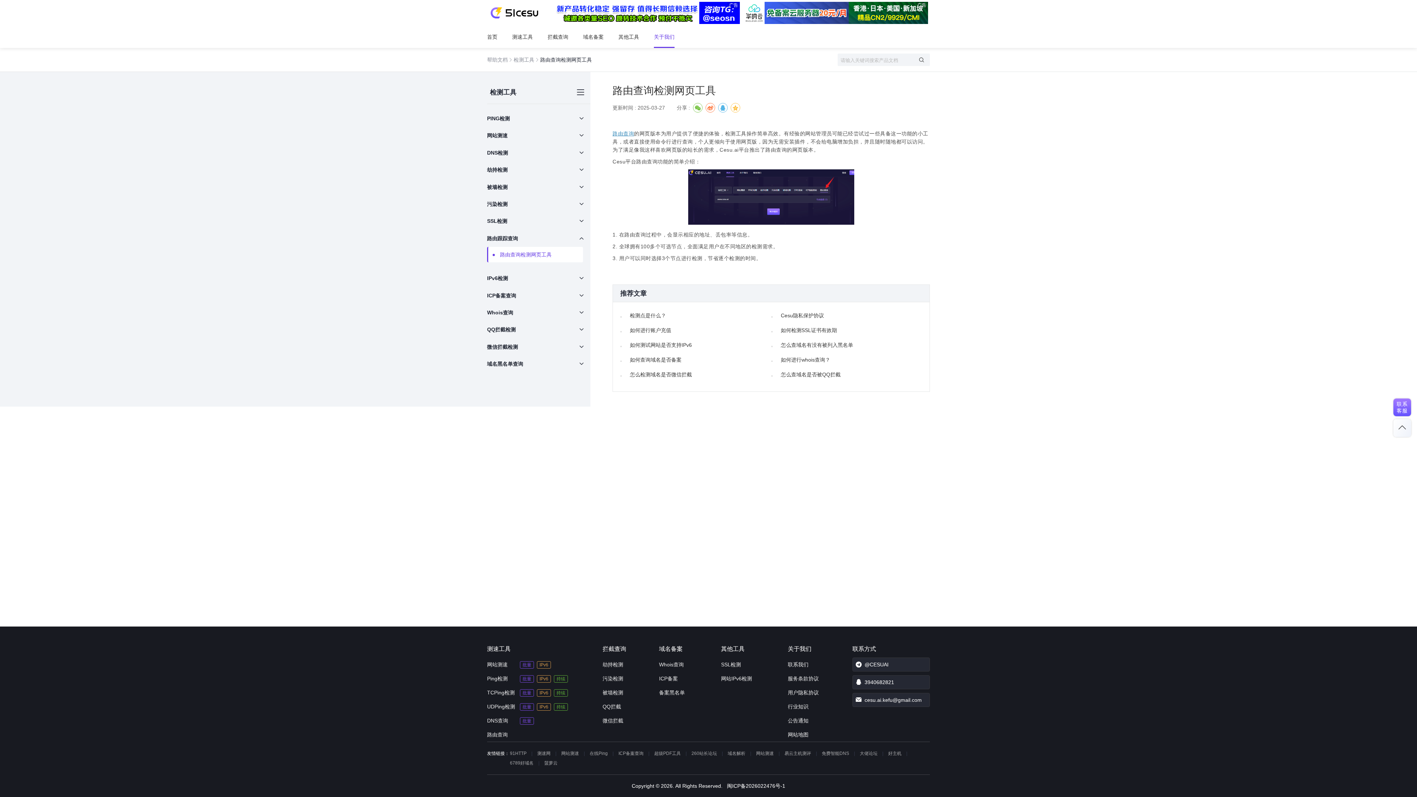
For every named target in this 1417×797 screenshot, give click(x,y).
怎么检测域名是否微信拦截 (661, 374)
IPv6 (543, 664)
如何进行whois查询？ (805, 360)
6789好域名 (522, 763)
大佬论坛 (869, 753)
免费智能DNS (835, 753)
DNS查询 (497, 721)
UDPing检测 (501, 707)
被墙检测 (613, 693)
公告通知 (798, 721)
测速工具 (522, 37)
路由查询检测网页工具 (526, 255)
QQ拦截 (612, 707)
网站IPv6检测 (736, 679)
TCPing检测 (501, 693)
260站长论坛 (704, 753)
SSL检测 (731, 664)
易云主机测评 (798, 753)
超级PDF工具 (667, 753)
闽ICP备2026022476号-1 (756, 786)
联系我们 (798, 664)
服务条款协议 (803, 679)
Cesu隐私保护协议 (802, 315)
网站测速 (497, 664)
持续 (560, 679)
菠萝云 (551, 763)
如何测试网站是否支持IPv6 (661, 345)
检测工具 (524, 60)
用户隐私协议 (803, 693)
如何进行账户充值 (650, 330)
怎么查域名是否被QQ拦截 (811, 374)
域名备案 (593, 37)
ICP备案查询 (631, 753)
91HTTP (518, 753)
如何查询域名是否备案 (656, 360)
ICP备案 (668, 679)
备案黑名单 (672, 693)
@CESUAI (877, 664)
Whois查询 (671, 664)
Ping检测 (497, 679)
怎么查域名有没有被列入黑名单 (817, 345)
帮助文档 (497, 60)
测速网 (544, 753)
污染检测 (613, 679)
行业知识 (798, 707)
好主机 (894, 753)
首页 (492, 37)
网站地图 (798, 735)
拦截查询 (558, 37)
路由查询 (623, 134)
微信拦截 (613, 721)
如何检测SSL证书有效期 (809, 330)
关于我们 (664, 37)
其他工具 (628, 37)
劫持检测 (613, 664)
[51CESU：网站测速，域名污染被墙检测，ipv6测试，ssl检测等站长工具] (514, 12)
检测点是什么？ (648, 315)
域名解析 (736, 753)
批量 (527, 664)
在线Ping (599, 753)
